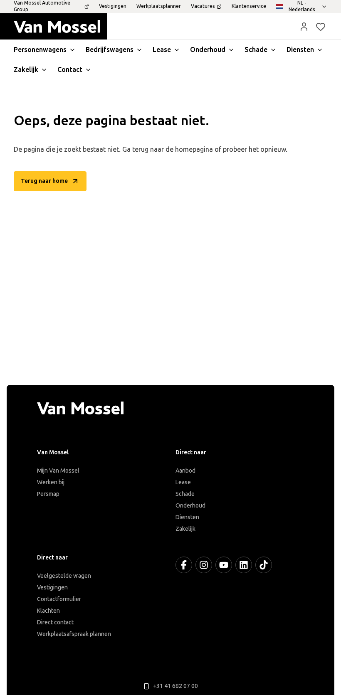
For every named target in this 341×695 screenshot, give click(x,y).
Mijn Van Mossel (58, 470)
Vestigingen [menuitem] (112, 6)
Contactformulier (59, 599)
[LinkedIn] (243, 565)
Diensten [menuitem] (300, 50)
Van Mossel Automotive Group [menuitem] (42, 6)
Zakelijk (185, 528)
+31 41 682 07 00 (175, 686)
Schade (185, 494)
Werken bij (50, 482)
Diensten (187, 517)
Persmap (48, 494)
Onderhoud (190, 505)
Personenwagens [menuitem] (40, 50)
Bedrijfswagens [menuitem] (109, 50)
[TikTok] (263, 565)
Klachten (48, 610)
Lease (183, 482)
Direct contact (55, 622)
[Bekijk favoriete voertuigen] (320, 26)
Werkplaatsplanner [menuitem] (158, 6)
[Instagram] (203, 565)
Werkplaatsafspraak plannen (74, 634)
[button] (304, 26)
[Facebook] (183, 565)
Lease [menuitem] (162, 50)
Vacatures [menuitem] (203, 6)
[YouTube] (223, 565)
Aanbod (185, 470)
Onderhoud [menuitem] (207, 50)
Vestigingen (52, 587)
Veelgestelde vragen (64, 575)
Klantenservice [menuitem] (249, 6)
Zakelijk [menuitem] (26, 70)
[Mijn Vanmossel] (304, 26)
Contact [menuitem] (69, 70)
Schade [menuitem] (256, 50)
